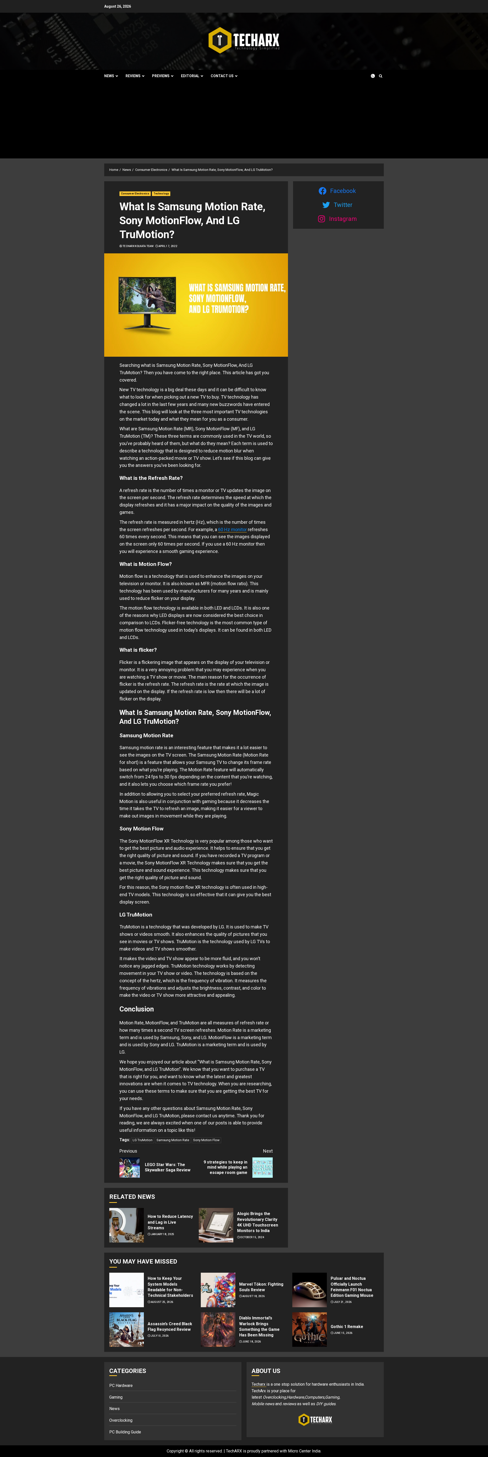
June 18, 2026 (251, 1341)
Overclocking (120, 1420)
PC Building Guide (125, 1432)
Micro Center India (304, 1451)
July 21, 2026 (343, 1302)
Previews (161, 76)
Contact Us (222, 76)
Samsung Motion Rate (173, 1140)
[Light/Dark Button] (370, 75)
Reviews (133, 76)
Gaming (116, 1397)
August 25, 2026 (162, 1302)
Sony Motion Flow (206, 1140)
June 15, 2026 (343, 1333)
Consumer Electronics (135, 193)
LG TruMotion (142, 1140)
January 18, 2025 (162, 1234)
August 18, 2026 (253, 1296)
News (109, 76)
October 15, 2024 (252, 1237)
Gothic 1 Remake (347, 1326)
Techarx (259, 1384)
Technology (161, 193)
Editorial (190, 76)
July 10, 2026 (160, 1335)
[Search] (380, 76)
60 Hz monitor (232, 529)
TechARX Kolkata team (138, 246)
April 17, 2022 (168, 246)
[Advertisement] (244, 120)
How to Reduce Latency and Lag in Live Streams (170, 1222)
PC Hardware (121, 1385)
